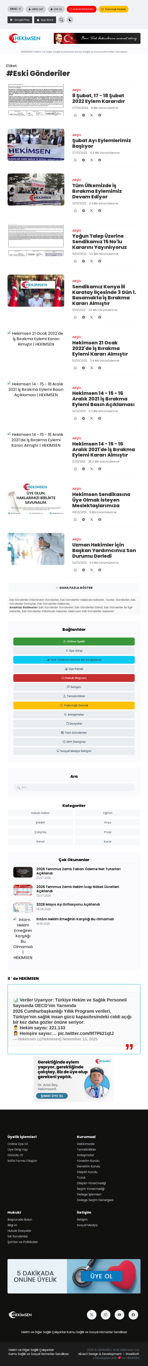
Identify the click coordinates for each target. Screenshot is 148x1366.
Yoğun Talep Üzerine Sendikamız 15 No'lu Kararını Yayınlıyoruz (99, 241)
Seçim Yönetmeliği (90, 1189)
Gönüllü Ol (15, 1155)
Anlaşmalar (85, 1155)
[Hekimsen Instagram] (107, 1315)
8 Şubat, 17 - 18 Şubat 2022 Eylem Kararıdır (98, 98)
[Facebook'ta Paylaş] (100, 115)
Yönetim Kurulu (88, 1161)
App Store (46, 19)
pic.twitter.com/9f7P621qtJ (86, 1033)
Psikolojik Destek (115, 9)
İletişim (82, 1219)
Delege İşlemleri (89, 1194)
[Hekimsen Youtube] (121, 1315)
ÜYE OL (58, 9)
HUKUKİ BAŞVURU (83, 9)
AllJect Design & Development (100, 1354)
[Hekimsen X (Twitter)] (93, 1315)
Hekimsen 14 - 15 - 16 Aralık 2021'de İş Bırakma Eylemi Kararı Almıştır (103, 449)
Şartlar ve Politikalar (23, 1242)
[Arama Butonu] (61, 19)
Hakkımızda (85, 1144)
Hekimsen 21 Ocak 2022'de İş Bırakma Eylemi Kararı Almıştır (100, 348)
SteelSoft (132, 1354)
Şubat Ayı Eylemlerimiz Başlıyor (101, 143)
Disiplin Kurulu (87, 1172)
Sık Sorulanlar (18, 1236)
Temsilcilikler (86, 1149)
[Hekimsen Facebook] (134, 1315)
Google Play (21, 19)
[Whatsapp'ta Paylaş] (75, 115)
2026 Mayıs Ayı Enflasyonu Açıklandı (68, 904)
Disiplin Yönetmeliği (91, 1183)
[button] (70, 19)
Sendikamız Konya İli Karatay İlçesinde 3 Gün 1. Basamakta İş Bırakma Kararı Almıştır (104, 294)
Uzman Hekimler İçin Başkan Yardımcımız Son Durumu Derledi (104, 550)
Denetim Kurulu (88, 1166)
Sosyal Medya (87, 1225)
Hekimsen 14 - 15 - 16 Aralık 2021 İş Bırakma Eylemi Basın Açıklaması (103, 398)
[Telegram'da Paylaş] (83, 115)
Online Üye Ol (18, 1144)
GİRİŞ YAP (37, 9)
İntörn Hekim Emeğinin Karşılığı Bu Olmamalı (75, 919)
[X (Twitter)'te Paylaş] (91, 115)
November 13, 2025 (80, 1039)
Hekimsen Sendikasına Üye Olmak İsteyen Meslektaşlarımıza (101, 500)
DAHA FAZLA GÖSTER (76, 588)
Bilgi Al (12, 1225)
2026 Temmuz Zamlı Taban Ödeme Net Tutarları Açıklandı (78, 871)
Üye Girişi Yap (18, 1149)
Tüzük (81, 1177)
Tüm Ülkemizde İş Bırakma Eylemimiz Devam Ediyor (97, 191)
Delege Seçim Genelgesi (95, 1200)
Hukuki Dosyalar (19, 1231)
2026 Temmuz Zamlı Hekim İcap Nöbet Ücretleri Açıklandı (77, 889)
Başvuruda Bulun (20, 1219)
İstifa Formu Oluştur (22, 1161)
